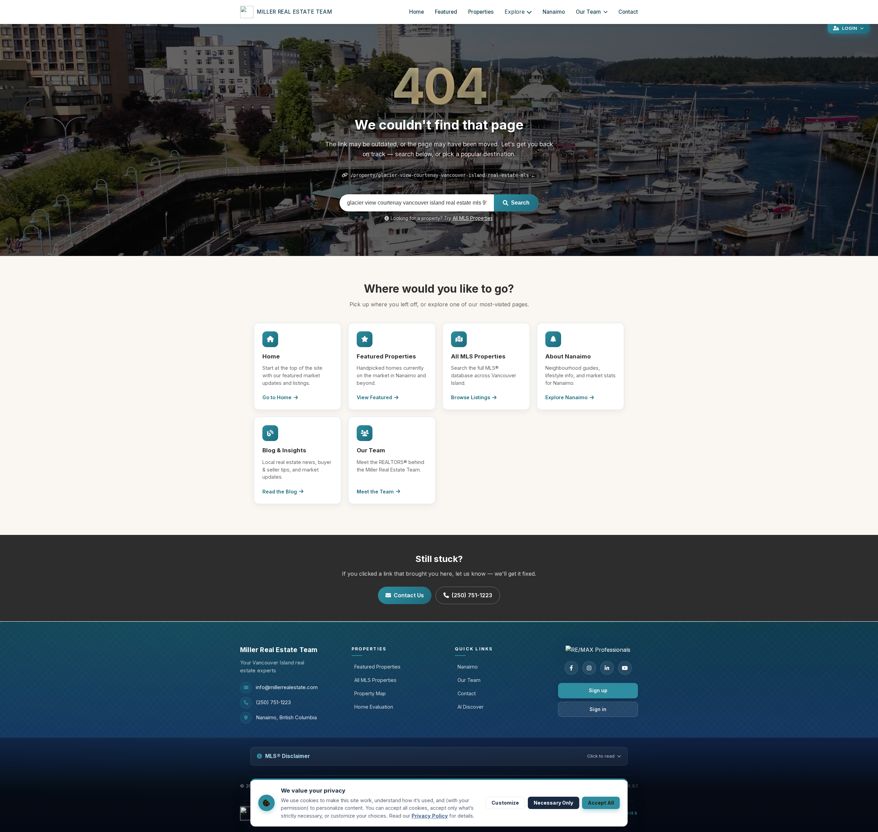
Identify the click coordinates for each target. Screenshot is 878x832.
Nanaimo (554, 12)
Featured (446, 12)
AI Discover (471, 707)
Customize (505, 803)
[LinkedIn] (607, 668)
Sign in (598, 709)
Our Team (588, 12)
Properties (481, 12)
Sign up (598, 690)
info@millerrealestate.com (287, 687)
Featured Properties (377, 667)
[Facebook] (571, 668)
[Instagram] (589, 668)
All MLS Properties (473, 218)
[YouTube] (625, 668)
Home (416, 12)
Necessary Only (553, 803)
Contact (628, 12)
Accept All (601, 803)
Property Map (370, 693)
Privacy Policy (430, 816)
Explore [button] (515, 11)
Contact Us (409, 595)
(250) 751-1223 (472, 595)
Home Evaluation (373, 707)
